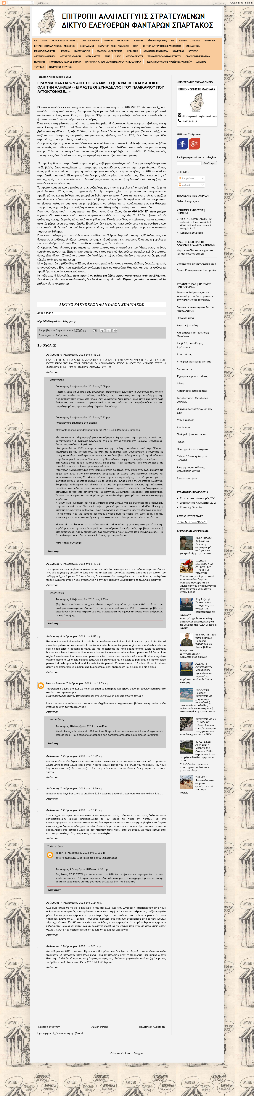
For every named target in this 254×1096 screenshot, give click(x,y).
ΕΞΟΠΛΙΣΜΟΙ (87, 46)
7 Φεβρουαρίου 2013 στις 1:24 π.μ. (81, 902)
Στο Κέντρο (183, 427)
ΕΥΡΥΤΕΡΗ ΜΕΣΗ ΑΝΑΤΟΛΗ (113, 46)
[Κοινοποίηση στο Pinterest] (115, 331)
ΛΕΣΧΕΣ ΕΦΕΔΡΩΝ (70, 56)
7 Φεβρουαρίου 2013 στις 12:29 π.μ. (81, 788)
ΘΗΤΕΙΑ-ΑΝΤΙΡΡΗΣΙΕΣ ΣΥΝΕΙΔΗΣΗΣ (162, 46)
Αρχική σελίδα (99, 1026)
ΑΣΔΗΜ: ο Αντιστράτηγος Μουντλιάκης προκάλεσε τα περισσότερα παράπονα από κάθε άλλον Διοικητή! (196, 673)
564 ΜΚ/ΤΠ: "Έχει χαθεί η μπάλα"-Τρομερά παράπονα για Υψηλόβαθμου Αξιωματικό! (198, 642)
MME (44, 40)
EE (35, 40)
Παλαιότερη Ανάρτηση (152, 1026)
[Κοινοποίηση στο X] (108, 331)
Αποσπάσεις (184, 354)
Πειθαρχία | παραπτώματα (192, 434)
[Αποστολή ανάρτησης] (94, 330)
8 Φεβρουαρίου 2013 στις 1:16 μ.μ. (85, 852)
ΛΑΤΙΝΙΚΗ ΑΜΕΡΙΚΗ (45, 56)
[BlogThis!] (105, 331)
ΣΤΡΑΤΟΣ (201, 62)
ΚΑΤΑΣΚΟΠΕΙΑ (82, 51)
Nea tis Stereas (55, 683)
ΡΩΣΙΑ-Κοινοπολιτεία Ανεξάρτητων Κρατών (169, 62)
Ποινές (180, 441)
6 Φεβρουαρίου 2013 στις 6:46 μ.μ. (80, 563)
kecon (59, 852)
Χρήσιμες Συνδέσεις (191, 232)
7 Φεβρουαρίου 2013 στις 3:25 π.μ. (81, 946)
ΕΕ (172, 40)
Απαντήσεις (57, 379)
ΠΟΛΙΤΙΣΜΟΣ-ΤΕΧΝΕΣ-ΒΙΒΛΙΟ (65, 62)
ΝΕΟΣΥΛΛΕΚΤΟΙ (134, 56)
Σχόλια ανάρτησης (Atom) (68, 1033)
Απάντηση (52, 372)
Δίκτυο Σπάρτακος (157, 40)
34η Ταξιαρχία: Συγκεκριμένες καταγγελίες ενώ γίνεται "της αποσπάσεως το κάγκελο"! (197, 607)
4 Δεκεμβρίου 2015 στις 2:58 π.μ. (89, 869)
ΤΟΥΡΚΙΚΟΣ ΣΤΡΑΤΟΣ (60, 67)
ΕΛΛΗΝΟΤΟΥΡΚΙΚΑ (189, 40)
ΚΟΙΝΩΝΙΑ (132, 51)
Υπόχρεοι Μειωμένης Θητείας (194, 361)
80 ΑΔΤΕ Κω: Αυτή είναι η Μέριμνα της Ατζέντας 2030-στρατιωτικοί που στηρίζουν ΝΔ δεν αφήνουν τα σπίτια (198, 751)
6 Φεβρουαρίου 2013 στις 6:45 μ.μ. (80, 354)
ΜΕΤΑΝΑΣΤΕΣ (93, 56)
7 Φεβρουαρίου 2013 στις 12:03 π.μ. (87, 683)
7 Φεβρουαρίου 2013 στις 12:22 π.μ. (81, 755)
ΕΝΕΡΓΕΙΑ (210, 40)
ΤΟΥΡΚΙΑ (39, 67)
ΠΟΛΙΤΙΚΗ (39, 62)
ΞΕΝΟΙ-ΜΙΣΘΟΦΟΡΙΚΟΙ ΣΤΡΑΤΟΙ (164, 56)
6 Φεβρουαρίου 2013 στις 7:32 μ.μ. (90, 417)
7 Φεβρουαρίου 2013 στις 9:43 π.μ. (90, 599)
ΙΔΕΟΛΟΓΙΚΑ (193, 46)
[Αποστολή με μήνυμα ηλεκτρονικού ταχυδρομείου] (101, 331)
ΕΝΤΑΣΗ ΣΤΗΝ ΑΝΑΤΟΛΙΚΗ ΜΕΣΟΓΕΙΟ (54, 46)
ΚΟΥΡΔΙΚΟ (178, 51)
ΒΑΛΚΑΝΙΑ (123, 40)
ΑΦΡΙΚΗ (108, 40)
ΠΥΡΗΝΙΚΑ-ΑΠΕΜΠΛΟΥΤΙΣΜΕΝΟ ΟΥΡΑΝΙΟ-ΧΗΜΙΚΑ (113, 62)
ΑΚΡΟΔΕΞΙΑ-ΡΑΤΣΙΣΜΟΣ (65, 40)
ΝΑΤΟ (118, 56)
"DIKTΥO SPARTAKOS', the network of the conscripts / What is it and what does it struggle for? (196, 223)
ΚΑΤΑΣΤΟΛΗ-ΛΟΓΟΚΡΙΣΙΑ (108, 51)
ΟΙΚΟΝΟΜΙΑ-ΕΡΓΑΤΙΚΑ (198, 56)
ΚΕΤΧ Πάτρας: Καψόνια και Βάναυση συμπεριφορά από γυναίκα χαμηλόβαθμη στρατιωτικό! (196, 545)
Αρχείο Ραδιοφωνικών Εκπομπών (196, 270)
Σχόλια (185, 184)
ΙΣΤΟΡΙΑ (65, 51)
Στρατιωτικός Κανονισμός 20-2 (198, 502)
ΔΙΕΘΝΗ (138, 40)
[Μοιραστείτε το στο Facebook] (112, 331)
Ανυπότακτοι (184, 368)
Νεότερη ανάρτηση (49, 1026)
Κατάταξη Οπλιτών (191, 507)
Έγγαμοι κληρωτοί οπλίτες (192, 376)
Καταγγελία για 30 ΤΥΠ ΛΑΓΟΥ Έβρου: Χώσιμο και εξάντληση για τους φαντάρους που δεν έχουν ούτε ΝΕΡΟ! (198, 726)
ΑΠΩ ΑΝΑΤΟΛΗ (90, 40)
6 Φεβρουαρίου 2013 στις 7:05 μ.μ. (90, 386)
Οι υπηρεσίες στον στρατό (192, 449)
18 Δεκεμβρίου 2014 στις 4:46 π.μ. (90, 726)
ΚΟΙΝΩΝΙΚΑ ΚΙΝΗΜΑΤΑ (155, 51)
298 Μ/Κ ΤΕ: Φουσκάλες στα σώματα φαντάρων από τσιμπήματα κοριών (197, 784)
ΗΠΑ (135, 46)
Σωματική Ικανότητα (188, 325)
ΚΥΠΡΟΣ (193, 51)
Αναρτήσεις (188, 178)
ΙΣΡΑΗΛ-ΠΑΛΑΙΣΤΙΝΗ (45, 51)
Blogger (138, 1053)
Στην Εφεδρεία (185, 419)
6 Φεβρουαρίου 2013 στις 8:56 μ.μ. (80, 636)
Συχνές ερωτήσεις (187, 478)
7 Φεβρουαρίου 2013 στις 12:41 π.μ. (81, 810)
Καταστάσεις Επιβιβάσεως (192, 390)
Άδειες (180, 383)
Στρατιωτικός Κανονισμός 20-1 (198, 498)
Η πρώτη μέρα (185, 317)
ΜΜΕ (107, 56)
